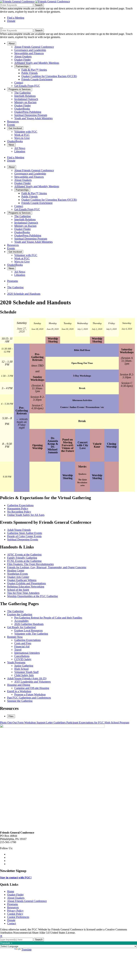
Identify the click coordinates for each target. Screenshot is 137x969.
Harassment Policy (17, 508)
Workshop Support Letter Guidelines (45, 722)
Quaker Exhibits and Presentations (26, 583)
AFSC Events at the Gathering (24, 554)
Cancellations (21, 656)
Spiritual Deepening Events (22, 539)
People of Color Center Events (24, 536)
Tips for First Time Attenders (23, 592)
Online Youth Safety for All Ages (25, 514)
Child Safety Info (24, 675)
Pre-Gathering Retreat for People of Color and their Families (48, 617)
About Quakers (15, 897)
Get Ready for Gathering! (21, 627)
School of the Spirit (18, 589)
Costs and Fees (22, 643)
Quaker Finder (15, 894)
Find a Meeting (15, 17)
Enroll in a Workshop (19, 691)
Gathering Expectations (20, 505)
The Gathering (15, 287)
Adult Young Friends (19, 529)
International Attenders (27, 652)
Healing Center (15, 570)
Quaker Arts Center (18, 576)
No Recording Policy (19, 511)
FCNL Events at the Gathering (24, 560)
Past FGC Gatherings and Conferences (29, 697)
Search (38, 5)
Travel (17, 649)
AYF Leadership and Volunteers (32, 681)
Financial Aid (21, 646)
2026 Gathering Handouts (29, 624)
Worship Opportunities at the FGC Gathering (32, 596)
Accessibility (21, 620)
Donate (11, 20)
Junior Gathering (23, 665)
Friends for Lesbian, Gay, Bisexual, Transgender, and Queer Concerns (46, 567)
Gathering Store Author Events (24, 533)
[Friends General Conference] (52, 1)
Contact (11, 923)
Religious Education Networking (25, 586)
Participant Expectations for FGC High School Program (97, 722)
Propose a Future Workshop (30, 694)
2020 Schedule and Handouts (23, 293)
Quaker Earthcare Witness (21, 580)
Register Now (15, 636)
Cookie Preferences (18, 917)
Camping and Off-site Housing (31, 688)
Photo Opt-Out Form (12, 722)
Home (10, 891)
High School (21, 668)
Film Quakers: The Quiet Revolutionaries (30, 564)
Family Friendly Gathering (22, 557)
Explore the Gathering (19, 614)
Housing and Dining (18, 684)
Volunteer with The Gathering (31, 633)
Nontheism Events (17, 573)
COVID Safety (22, 659)
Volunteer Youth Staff (26, 672)
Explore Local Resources (28, 630)
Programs (12, 280)
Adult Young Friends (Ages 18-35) (26, 678)
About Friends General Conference (27, 901)
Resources (13, 907)
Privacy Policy (15, 910)
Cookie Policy (15, 913)
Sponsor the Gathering (19, 700)
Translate (26, 949)
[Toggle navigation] (1, 27)
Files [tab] (11, 716)
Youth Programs (16, 662)
